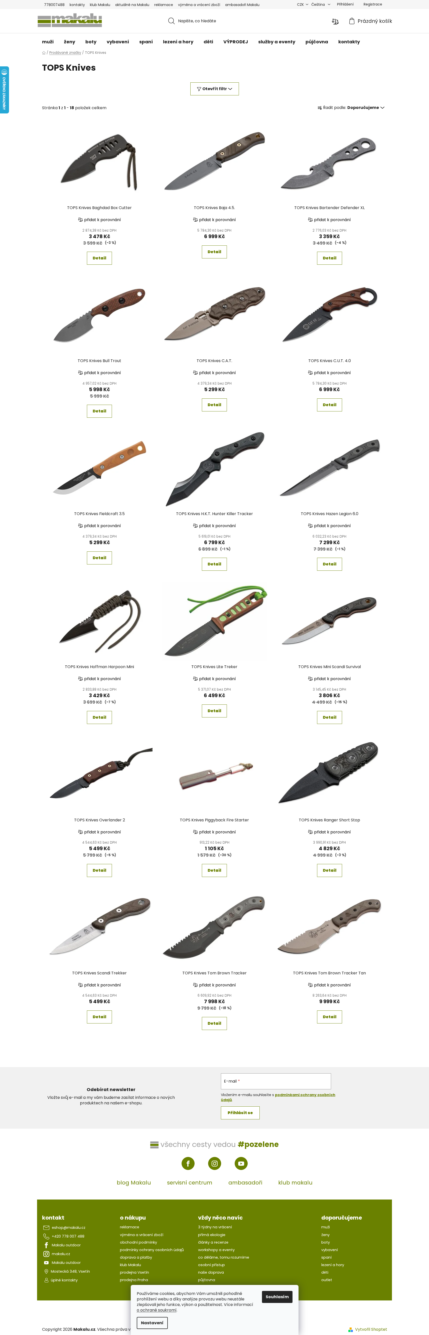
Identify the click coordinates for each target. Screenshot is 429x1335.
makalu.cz (61, 1253)
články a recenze (213, 1242)
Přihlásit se (240, 1113)
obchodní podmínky (138, 1242)
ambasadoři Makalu (242, 4)
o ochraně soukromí (157, 1310)
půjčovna (206, 1279)
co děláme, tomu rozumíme (223, 1257)
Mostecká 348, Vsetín (70, 1271)
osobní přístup (211, 1264)
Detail (99, 258)
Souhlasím (277, 1297)
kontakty (77, 4)
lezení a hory (332, 1264)
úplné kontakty (64, 1280)
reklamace (163, 4)
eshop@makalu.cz (68, 1227)
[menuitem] (48, 41)
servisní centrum (189, 1182)
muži (325, 1227)
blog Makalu (134, 1182)
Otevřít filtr (214, 89)
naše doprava (211, 1272)
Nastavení (152, 1323)
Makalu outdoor (66, 1245)
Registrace (373, 4)
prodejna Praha (134, 1279)
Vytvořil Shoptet (371, 1329)
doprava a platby (136, 1257)
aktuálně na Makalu (132, 4)
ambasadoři (245, 1182)
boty (325, 1242)
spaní (326, 1257)
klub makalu (295, 1182)
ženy (325, 1234)
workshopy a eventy (216, 1249)
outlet (326, 1279)
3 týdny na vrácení (215, 1227)
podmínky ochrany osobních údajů (152, 1249)
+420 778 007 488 (68, 1236)
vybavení (329, 1249)
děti (324, 1272)
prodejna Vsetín (134, 1272)
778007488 (54, 4)
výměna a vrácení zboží (199, 4)
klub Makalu (100, 4)
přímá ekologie (211, 1234)
